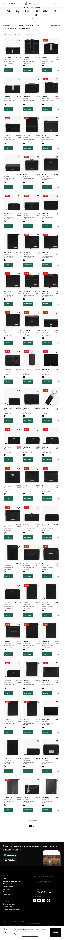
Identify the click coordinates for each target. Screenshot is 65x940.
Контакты (6, 889)
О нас (5, 878)
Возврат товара (8, 907)
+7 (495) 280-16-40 (42, 892)
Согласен (55, 933)
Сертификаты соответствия (12, 881)
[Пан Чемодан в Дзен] (43, 900)
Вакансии (6, 892)
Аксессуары (30, 7)
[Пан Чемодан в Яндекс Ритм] (48, 900)
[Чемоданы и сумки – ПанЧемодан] (32, 3)
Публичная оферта (34, 923)
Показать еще (31, 820)
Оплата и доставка (9, 904)
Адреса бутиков (8, 886)
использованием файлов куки (30, 936)
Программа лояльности (11, 909)
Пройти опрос (7, 895)
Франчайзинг (7, 884)
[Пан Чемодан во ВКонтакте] (39, 900)
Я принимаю (44, 882)
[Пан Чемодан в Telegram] (34, 900)
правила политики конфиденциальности (44, 882)
